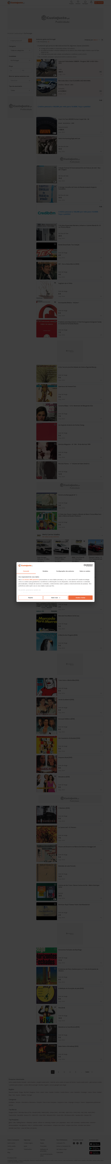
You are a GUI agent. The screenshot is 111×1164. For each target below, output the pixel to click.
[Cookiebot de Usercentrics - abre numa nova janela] (85, 565)
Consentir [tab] (26, 571)
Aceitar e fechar (80, 597)
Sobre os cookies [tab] (85, 571)
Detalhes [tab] (45, 571)
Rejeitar (30, 597)
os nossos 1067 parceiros (30, 579)
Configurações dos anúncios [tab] (65, 571)
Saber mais (54, 597)
